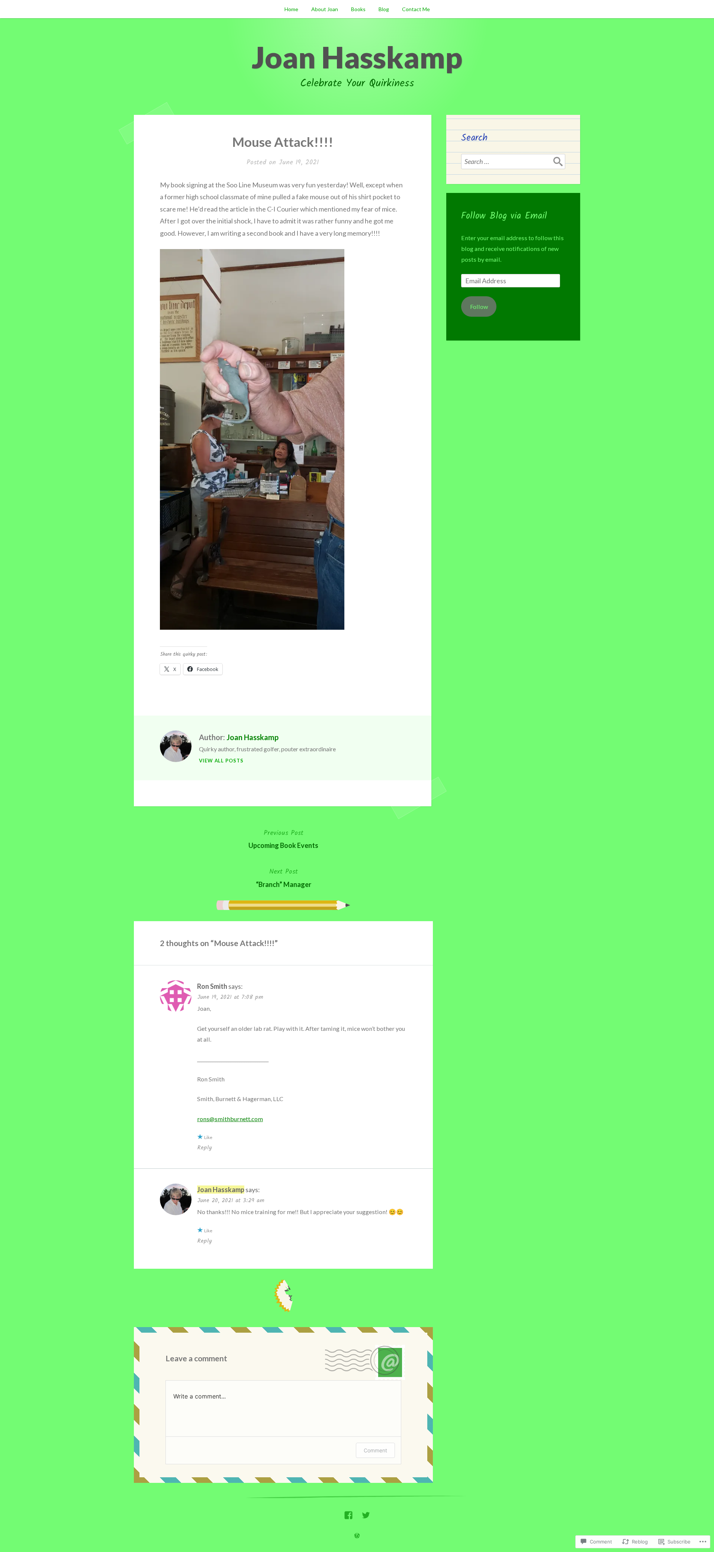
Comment (375, 1450)
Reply (204, 1147)
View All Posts (221, 761)
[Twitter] (365, 1513)
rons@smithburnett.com (230, 1118)
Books (358, 9)
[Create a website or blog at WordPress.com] (357, 1536)
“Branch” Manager (283, 877)
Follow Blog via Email (504, 216)
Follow (479, 306)
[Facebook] (348, 1513)
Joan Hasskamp (357, 57)
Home (291, 9)
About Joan (324, 9)
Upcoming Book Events (283, 838)
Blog (384, 9)
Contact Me (416, 9)
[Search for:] (513, 161)
